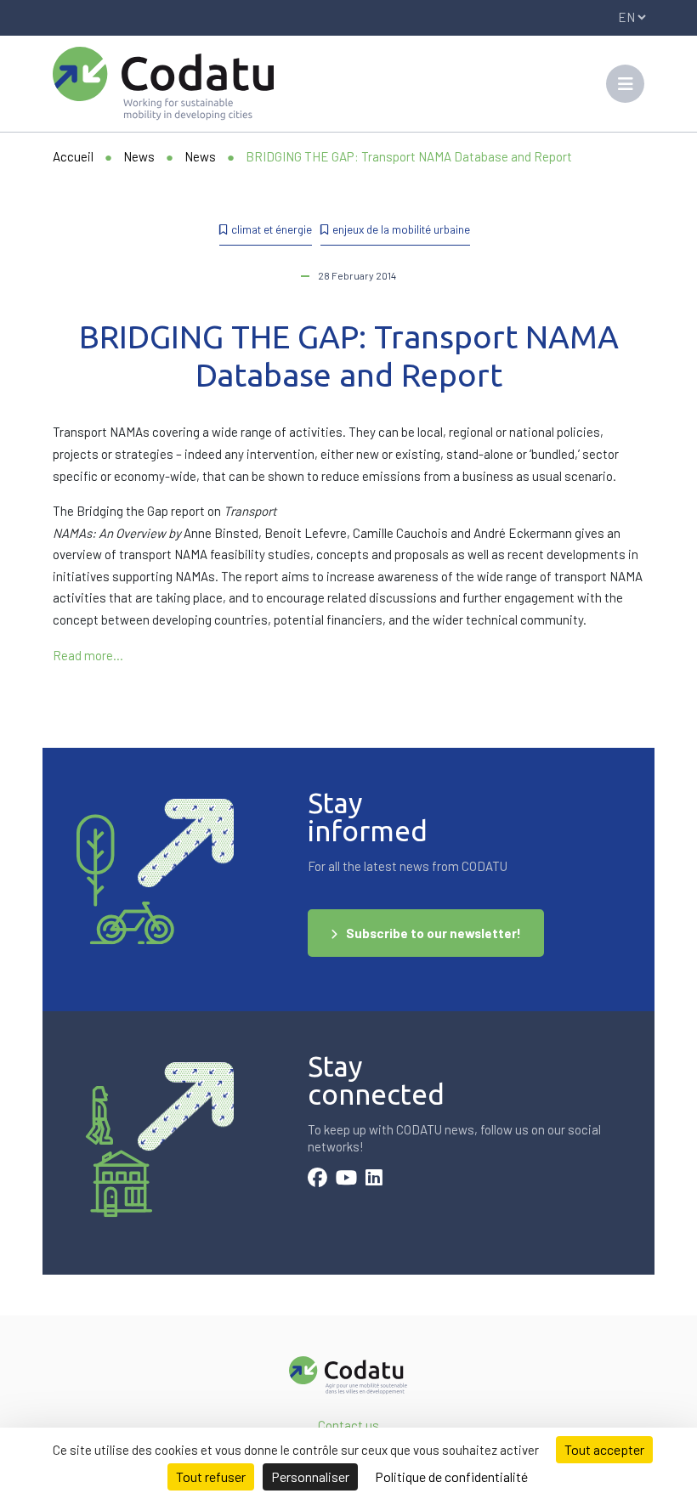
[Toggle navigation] (625, 84)
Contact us (348, 1425)
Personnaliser (310, 1476)
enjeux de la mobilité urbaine (401, 229)
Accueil (73, 156)
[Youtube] (346, 1179)
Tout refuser (211, 1476)
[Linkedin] (374, 1179)
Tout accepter (604, 1449)
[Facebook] (317, 1179)
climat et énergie (271, 229)
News (139, 156)
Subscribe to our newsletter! (433, 933)
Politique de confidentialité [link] (451, 1476)
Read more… (88, 655)
